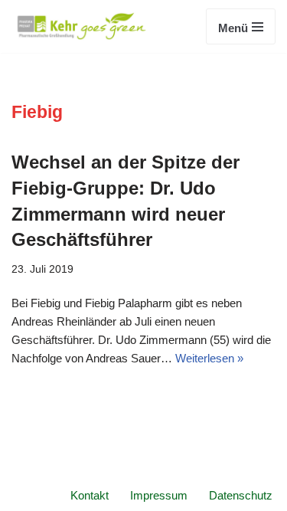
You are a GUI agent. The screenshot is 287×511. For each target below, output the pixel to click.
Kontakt (89, 495)
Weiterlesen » (209, 358)
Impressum (159, 495)
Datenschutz (240, 495)
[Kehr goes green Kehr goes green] (82, 26)
